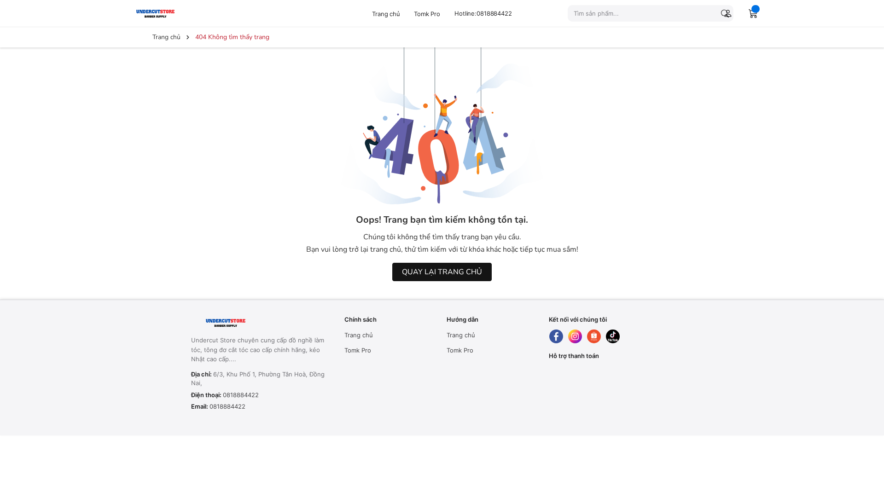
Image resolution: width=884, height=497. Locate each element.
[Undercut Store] (177, 13)
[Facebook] (556, 336)
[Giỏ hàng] (753, 13)
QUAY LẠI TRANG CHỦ (442, 272)
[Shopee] (594, 336)
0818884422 (241, 395)
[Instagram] (575, 336)
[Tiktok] (612, 336)
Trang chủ (386, 13)
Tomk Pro (427, 13)
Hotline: (483, 13)
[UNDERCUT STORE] (248, 323)
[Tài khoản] (726, 13)
